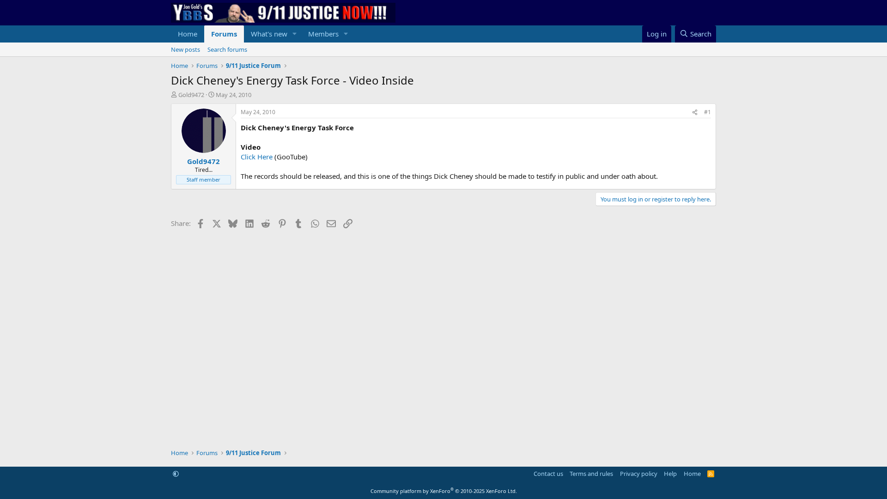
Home (187, 33)
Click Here (257, 156)
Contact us (548, 473)
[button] (294, 34)
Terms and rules (591, 473)
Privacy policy (638, 473)
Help (670, 473)
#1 (707, 112)
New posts (185, 49)
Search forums (227, 49)
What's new (269, 33)
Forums (224, 33)
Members (323, 33)
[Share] (695, 112)
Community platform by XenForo (444, 490)
